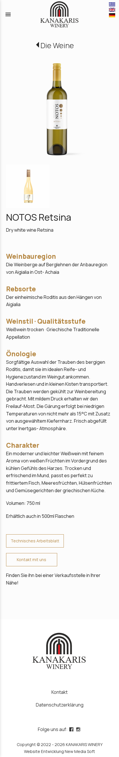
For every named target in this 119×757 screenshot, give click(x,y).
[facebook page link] (72, 729)
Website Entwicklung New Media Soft (59, 751)
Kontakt (59, 692)
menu (8, 14)
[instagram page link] (78, 729)
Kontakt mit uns (31, 559)
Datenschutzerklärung (59, 705)
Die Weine (57, 45)
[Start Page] (59, 14)
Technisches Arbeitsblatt (35, 541)
